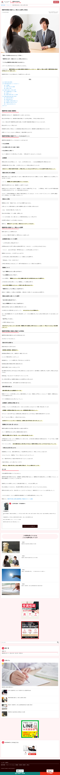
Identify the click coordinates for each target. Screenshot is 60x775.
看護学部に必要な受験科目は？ (7, 687)
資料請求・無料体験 (22, 764)
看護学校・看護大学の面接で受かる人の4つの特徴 (29, 557)
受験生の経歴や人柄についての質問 (11, 94)
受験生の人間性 (8, 88)
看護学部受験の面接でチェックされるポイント (11, 83)
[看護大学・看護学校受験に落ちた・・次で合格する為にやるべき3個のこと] (11, 575)
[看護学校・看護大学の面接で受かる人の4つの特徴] (11, 561)
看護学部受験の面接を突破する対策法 (10, 96)
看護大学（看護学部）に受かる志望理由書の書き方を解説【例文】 (32, 585)
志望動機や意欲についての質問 (10, 91)
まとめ (5, 105)
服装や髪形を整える (9, 99)
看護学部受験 (3, 764)
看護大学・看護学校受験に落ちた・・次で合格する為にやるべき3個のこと (33, 571)
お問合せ (27, 764)
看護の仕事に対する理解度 (10, 86)
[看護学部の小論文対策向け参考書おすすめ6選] (11, 547)
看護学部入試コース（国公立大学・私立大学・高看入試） (12, 653)
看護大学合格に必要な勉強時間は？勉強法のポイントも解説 (20, 498)
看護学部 (6, 762)
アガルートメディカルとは (10, 764)
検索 (57, 642)
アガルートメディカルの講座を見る (29, 526)
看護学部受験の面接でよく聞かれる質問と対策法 (17, 697)
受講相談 (16, 764)
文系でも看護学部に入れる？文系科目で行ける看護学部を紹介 (19, 690)
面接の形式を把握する (9, 97)
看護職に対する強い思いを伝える (11, 102)
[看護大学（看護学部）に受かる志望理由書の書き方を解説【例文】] (11, 589)
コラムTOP (2, 762)
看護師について (8, 93)
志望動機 (7, 85)
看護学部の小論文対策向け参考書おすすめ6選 (29, 543)
